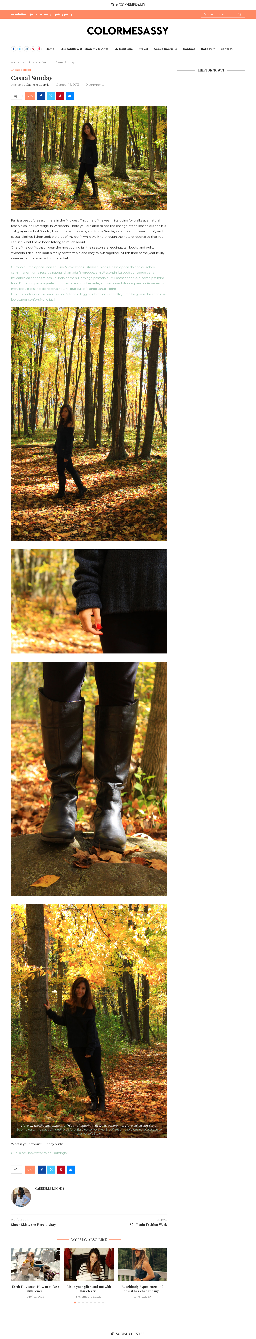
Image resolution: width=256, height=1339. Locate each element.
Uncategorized (38, 62)
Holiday (206, 48)
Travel (143, 48)
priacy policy (63, 14)
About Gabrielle (165, 48)
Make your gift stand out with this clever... (89, 1289)
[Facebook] (13, 48)
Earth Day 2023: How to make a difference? (36, 1289)
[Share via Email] (70, 96)
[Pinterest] (32, 48)
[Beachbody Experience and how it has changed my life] (142, 1264)
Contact (189, 48)
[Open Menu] (241, 49)
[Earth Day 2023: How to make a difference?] (35, 1264)
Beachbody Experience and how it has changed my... (142, 1289)
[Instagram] (26, 48)
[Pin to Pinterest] (60, 96)
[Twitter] (20, 48)
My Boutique (123, 48)
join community (40, 14)
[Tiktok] (39, 48)
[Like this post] (31, 96)
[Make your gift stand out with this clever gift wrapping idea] (89, 1264)
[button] (16, 1275)
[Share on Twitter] (51, 96)
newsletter (18, 14)
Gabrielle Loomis (37, 85)
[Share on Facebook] (41, 96)
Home (50, 48)
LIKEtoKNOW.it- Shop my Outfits (84, 48)
